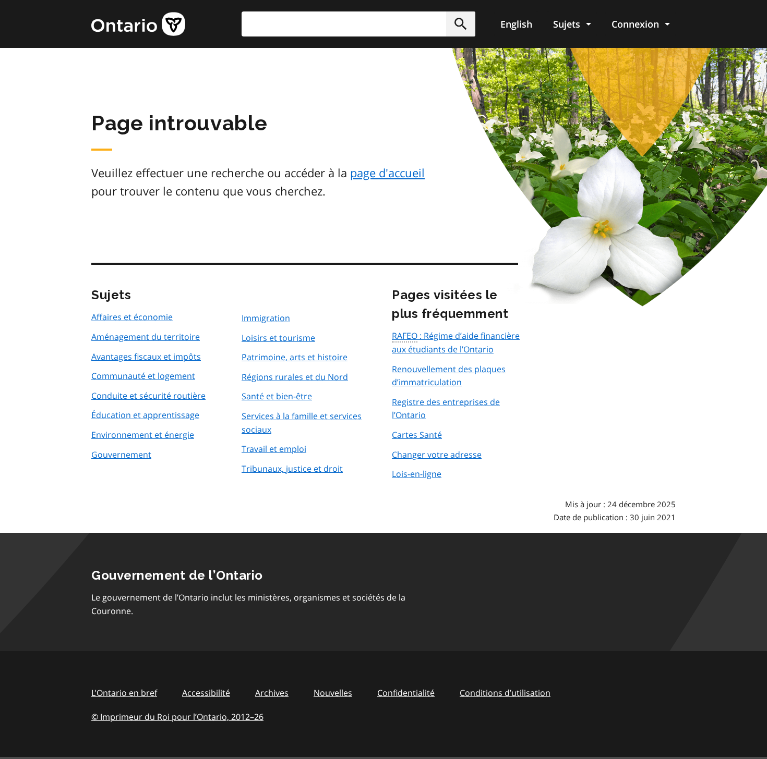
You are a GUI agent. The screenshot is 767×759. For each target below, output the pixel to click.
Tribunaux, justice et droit (292, 468)
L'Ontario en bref (124, 693)
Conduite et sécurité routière (148, 395)
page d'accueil (387, 172)
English (516, 24)
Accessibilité (206, 693)
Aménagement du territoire (145, 336)
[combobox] (358, 24)
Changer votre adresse (437, 454)
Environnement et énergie (142, 434)
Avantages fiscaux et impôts (146, 356)
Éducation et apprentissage (145, 415)
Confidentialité (406, 693)
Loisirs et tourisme (278, 338)
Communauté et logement (143, 376)
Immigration (266, 318)
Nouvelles (333, 693)
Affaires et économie (132, 317)
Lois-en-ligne (416, 474)
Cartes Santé (417, 434)
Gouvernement (121, 454)
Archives (272, 693)
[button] (460, 23)
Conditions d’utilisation (505, 693)
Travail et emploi (274, 449)
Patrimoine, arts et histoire (294, 357)
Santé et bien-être (277, 396)
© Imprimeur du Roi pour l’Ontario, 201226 (177, 717)
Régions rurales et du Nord (295, 377)
